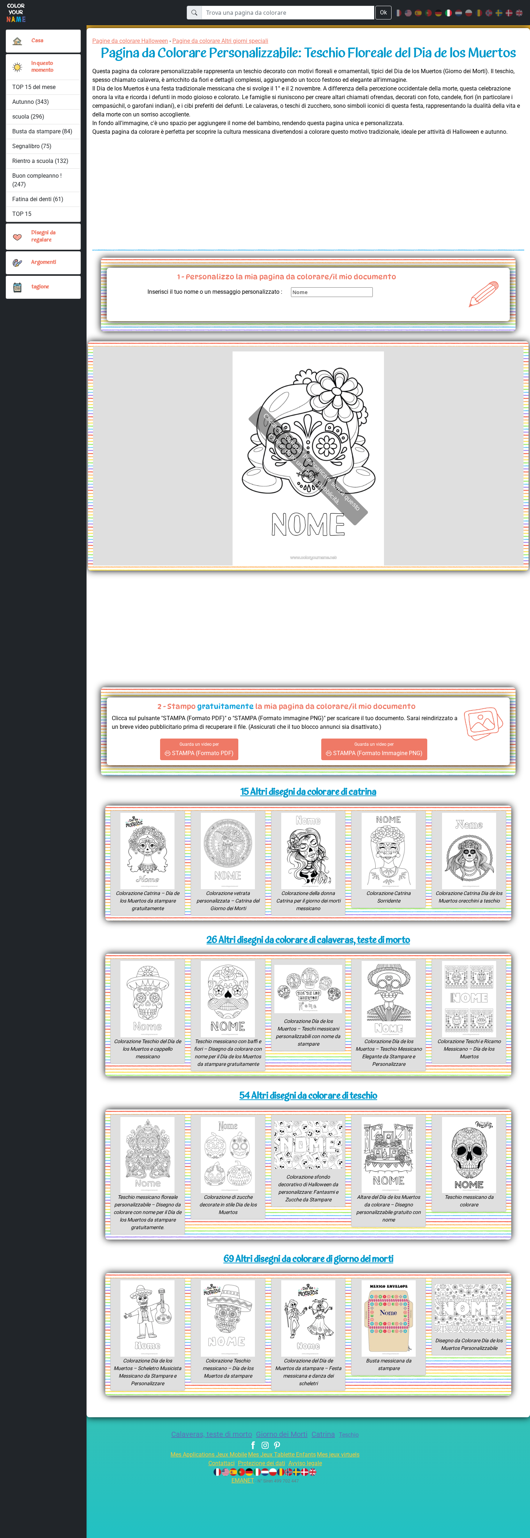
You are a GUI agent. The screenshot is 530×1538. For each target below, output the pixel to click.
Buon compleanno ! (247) (37, 180)
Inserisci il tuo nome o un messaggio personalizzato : (214, 291)
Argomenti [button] (43, 262)
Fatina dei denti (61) (37, 199)
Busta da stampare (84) (42, 131)
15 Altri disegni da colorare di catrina (308, 792)
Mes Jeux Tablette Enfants (282, 1454)
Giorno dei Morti (282, 1434)
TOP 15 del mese (34, 87)
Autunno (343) (30, 101)
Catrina (323, 1434)
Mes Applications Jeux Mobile (209, 1454)
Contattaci (221, 1463)
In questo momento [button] (42, 67)
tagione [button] (40, 287)
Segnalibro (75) (32, 146)
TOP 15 (21, 213)
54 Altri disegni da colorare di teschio (308, 1096)
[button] (17, 67)
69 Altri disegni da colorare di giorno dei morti (308, 1259)
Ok (383, 12)
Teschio (349, 1434)
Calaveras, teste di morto (211, 1434)
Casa (37, 41)
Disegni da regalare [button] (43, 236)
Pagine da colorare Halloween (130, 40)
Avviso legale (305, 1463)
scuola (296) (28, 116)
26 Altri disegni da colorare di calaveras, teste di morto (308, 940)
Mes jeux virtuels (338, 1454)
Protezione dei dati (261, 1463)
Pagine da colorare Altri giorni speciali (220, 40)
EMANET (242, 1480)
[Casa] (17, 41)
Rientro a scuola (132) (40, 161)
